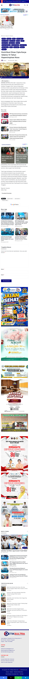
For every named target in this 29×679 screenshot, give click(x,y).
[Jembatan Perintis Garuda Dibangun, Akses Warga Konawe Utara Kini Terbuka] (21, 231)
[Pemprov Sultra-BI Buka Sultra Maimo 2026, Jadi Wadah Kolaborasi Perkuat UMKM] (4, 121)
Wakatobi (4, 49)
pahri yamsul (17, 198)
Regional (7, 35)
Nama (2, 269)
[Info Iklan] (14, 10)
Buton (14, 38)
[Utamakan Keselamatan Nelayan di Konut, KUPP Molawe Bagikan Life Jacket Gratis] (7, 231)
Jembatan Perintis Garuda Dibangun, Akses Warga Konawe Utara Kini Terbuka (21, 238)
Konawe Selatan (15, 45)
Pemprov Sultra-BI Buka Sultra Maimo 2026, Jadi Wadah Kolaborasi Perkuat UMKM (18, 121)
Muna (11, 47)
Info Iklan (21, 674)
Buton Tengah (5, 40)
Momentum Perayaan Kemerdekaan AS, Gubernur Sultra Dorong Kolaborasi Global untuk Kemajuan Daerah (18, 136)
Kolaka (22, 40)
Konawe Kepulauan (6, 45)
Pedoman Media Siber (18, 671)
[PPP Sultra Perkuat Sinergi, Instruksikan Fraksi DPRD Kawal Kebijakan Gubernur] (4, 115)
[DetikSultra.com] (14, 5)
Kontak (7, 671)
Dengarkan (5, 80)
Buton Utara (12, 40)
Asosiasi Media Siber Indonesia (7, 659)
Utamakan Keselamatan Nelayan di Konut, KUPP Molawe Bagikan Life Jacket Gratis (19, 570)
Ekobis (18, 40)
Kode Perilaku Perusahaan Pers (12, 674)
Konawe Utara (23, 45)
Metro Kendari (5, 47)
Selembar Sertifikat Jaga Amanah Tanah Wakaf (14, 550)
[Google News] (14, 204)
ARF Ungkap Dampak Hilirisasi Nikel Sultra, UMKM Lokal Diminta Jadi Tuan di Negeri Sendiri (19, 563)
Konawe (17, 43)
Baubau (11, 35)
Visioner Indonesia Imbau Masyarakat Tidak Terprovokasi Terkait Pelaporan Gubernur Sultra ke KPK (18, 129)
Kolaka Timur (4, 43)
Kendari (4, 639)
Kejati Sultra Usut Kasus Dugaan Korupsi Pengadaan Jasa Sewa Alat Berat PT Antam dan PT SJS (17, 610)
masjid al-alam (10, 198)
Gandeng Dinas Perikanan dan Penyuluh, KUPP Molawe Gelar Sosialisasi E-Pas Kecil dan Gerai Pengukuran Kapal (18, 557)
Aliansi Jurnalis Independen (7, 662)
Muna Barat (16, 47)
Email (2, 274)
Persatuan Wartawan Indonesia (7, 660)
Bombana (9, 38)
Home (3, 35)
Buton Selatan (20, 38)
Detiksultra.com (24, 669)
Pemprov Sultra (5, 200)
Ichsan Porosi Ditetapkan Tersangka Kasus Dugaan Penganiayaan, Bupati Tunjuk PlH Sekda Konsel (17, 622)
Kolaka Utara (11, 43)
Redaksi (4, 60)
